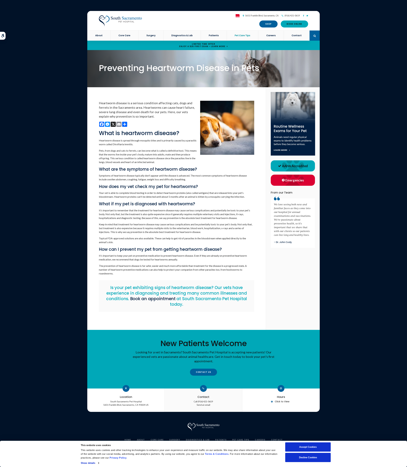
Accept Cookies (308, 447)
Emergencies (294, 180)
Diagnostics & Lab (182, 35)
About (99, 35)
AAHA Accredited (295, 166)
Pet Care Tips (242, 35)
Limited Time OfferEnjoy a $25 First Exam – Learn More (202, 45)
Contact (297, 35)
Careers (271, 35)
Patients (214, 35)
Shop (268, 24)
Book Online (294, 24)
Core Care (124, 35)
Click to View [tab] (282, 401)
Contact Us (203, 372)
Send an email (203, 404)
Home (127, 439)
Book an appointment (153, 299)
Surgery (150, 35)
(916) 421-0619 (292, 15)
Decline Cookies (308, 457)
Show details (88, 463)
